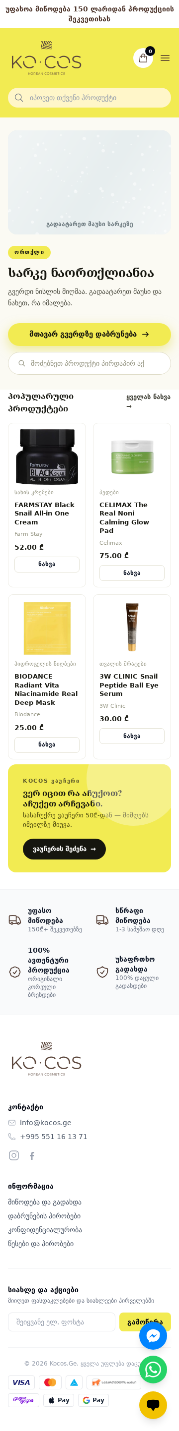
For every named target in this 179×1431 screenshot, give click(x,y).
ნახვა (47, 564)
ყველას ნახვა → (148, 401)
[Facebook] (32, 1155)
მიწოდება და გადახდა (45, 1202)
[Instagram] (14, 1155)
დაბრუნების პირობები (44, 1216)
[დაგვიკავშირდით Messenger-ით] (153, 1336)
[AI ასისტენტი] (153, 1405)
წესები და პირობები (41, 1244)
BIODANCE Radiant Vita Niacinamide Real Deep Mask (46, 689)
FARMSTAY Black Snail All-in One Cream (44, 513)
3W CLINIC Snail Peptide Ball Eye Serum (129, 685)
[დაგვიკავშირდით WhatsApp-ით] (153, 1369)
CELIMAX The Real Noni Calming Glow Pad (124, 518)
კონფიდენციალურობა (45, 1230)
